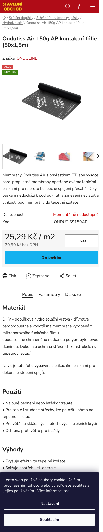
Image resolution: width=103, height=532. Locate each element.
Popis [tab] (28, 294)
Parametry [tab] (49, 294)
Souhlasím (49, 519)
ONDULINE (27, 58)
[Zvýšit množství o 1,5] (94, 241)
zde (67, 491)
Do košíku (52, 258)
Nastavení (49, 503)
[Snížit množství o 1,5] (69, 241)
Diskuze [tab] (73, 294)
